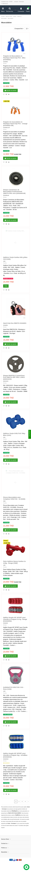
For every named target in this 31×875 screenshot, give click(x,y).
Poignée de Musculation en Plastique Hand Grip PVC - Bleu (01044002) (14, 57)
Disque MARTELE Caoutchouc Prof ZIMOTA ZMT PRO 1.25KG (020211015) (14, 377)
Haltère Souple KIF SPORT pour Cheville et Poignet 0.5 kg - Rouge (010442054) (15, 619)
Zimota (4, 63)
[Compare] (7, 94)
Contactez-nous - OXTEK (7, 1)
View (5, 286)
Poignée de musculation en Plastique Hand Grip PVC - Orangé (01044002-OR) (15, 123)
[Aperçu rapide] (9, 94)
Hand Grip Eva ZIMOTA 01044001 (14, 323)
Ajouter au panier (11, 90)
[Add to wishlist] (4, 94)
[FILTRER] (29, 437)
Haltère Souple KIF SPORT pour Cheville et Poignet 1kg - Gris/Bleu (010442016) (15, 755)
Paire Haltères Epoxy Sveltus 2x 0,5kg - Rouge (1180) (14, 562)
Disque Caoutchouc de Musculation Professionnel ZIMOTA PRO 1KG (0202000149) (14, 191)
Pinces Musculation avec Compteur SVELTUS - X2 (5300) (14, 498)
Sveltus (5, 263)
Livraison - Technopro (19, 1)
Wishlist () (5, 3)
